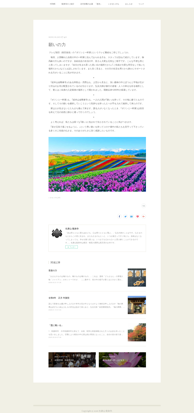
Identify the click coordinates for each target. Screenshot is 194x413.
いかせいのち (113, 3)
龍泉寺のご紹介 (68, 3)
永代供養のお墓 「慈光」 (91, 3)
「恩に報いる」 (55, 325)
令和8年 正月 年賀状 (58, 297)
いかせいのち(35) (54, 198)
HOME (52, 3)
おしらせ (128, 3)
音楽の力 (52, 270)
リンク (141, 3)
